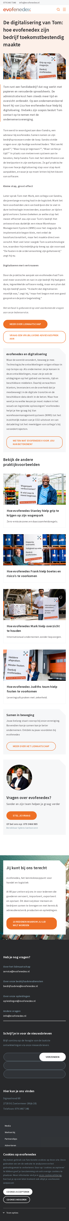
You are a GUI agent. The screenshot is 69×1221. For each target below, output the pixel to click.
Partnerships (11, 1138)
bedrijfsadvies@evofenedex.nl (20, 986)
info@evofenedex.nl (29, 2)
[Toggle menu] (64, 9)
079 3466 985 (30, 824)
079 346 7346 (9, 2)
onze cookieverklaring (50, 1175)
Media (8, 1125)
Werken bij (10, 1132)
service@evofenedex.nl (16, 971)
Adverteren (10, 1145)
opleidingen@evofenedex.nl (19, 1001)
